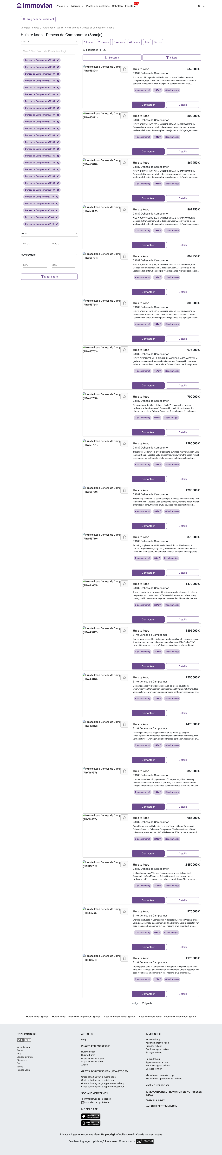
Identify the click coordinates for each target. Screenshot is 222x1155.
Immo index (153, 1034)
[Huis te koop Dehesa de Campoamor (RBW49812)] (106, 630)
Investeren (131, 6)
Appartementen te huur (157, 1062)
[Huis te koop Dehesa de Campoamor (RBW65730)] (106, 490)
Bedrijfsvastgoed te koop (158, 1049)
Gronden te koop (154, 1046)
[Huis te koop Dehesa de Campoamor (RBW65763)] (106, 349)
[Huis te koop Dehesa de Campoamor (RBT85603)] (106, 911)
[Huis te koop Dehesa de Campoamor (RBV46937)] (106, 771)
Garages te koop (154, 1052)
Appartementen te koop (157, 1042)
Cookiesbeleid (126, 1134)
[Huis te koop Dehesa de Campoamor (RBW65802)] (106, 209)
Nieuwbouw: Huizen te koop (160, 1075)
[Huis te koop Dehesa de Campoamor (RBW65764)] (106, 303)
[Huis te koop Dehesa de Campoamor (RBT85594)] (106, 958)
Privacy (64, 1134)
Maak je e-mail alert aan (158, 1085)
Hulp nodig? (108, 1134)
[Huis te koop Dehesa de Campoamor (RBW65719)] (106, 537)
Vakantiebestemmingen (161, 1106)
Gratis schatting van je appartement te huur (102, 1086)
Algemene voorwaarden (85, 1134)
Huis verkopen (88, 1051)
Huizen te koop (153, 1039)
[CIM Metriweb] (145, 1141)
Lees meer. (111, 1141)
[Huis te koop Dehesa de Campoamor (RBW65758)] (106, 396)
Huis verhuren (88, 1055)
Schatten (117, 6)
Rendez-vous (23, 1070)
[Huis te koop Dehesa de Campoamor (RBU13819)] (106, 864)
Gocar (20, 1050)
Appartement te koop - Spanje (119, 1016)
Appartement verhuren (92, 1061)
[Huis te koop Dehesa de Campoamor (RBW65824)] (106, 69)
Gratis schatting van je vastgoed (104, 1071)
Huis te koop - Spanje (37, 1016)
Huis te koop (141, 69)
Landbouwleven (25, 1057)
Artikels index (155, 1100)
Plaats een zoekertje (98, 6)
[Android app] (91, 1116)
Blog (83, 1039)
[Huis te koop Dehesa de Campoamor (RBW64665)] (106, 583)
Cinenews (21, 1060)
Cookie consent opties (149, 1134)
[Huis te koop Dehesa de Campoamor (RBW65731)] (106, 443)
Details (183, 104)
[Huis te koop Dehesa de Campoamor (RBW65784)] (106, 256)
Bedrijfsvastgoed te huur (158, 1065)
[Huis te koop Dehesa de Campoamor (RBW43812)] (106, 724)
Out (18, 1063)
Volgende (147, 1003)
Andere (84, 1064)
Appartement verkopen (92, 1058)
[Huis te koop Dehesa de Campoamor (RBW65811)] (106, 115)
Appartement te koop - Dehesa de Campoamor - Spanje (167, 1016)
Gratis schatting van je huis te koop (98, 1077)
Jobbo (20, 1066)
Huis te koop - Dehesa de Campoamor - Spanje (76, 1016)
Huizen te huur (153, 1059)
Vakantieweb (23, 1047)
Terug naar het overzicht (39, 19)
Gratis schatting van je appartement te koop (102, 1083)
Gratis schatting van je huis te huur (98, 1080)
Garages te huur (154, 1068)
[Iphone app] (91, 1123)
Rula (19, 1053)
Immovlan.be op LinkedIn (97, 1102)
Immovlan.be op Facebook (97, 1098)
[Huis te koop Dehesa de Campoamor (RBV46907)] (106, 817)
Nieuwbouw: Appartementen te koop (164, 1078)
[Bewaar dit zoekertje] (124, 69)
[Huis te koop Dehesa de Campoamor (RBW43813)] (106, 677)
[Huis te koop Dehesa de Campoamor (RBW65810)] (106, 162)
